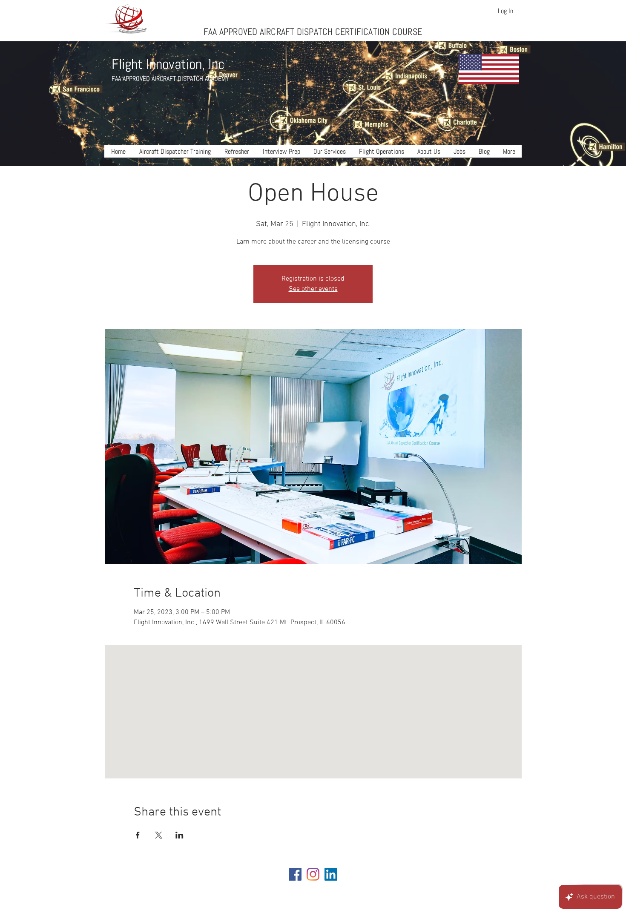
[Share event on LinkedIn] (179, 835)
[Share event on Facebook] (138, 835)
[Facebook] (295, 874)
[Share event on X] (159, 835)
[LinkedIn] (330, 874)
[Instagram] (313, 874)
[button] (175, 154)
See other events (313, 289)
